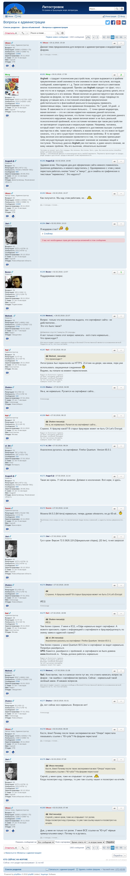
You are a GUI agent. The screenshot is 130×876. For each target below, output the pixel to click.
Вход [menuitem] (123, 16)
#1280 (42, 808)
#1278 (42, 729)
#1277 (42, 701)
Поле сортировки (63, 842)
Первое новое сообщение (57, 37)
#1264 (42, 223)
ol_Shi (8, 446)
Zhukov (8, 387)
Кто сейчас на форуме (15, 859)
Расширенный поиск (122, 9)
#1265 (42, 272)
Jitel (7, 224)
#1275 (42, 613)
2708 (18, 326)
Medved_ (9, 316)
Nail (6, 350)
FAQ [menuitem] (19, 16)
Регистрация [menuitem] (110, 16)
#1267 (42, 350)
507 (17, 252)
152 (17, 456)
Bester (8, 272)
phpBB (31, 874)
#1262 (42, 161)
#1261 (42, 74)
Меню (10, 16)
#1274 (42, 585)
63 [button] (108, 37)
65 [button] (117, 37)
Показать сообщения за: (26, 842)
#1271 (42, 476)
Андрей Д (9, 161)
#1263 (42, 193)
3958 (18, 517)
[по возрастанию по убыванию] (96, 842)
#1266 (42, 316)
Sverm (8, 508)
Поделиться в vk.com (124, 22)
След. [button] (125, 37)
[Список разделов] (23, 8)
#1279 (42, 759)
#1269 (42, 415)
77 (17, 296)
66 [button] (121, 37)
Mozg (7, 75)
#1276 (42, 670)
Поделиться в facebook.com (113, 22)
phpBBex (17, 874)
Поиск (117, 9)
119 (17, 396)
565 (17, 172)
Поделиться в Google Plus (118, 22)
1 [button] (97, 37)
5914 (18, 103)
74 (17, 361)
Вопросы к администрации (24, 22)
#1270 (42, 445)
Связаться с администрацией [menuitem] (61, 869)
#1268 (42, 387)
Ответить (10, 33)
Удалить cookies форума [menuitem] (89, 869)
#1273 (42, 536)
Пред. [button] (93, 37)
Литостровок (53, 7)
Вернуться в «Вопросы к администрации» (23, 853)
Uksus (8, 43)
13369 (18, 54)
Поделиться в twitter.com (107, 22)
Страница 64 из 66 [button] (88, 37)
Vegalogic (44, 874)
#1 (41, 43)
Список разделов (13, 869)
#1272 (42, 508)
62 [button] (104, 37)
